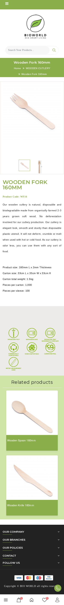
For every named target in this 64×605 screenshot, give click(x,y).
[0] (19, 599)
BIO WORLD (28, 586)
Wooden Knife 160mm (20, 505)
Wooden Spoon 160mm (21, 440)
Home (17, 68)
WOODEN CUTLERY (38, 68)
